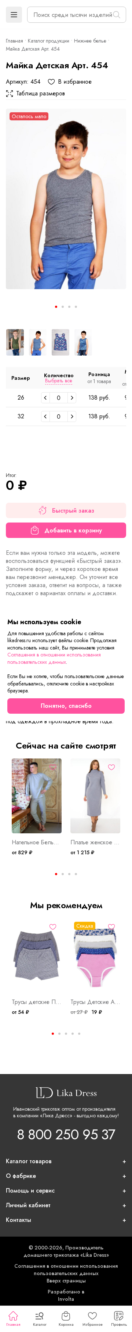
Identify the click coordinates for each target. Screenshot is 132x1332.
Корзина (66, 1324)
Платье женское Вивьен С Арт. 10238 (95, 842)
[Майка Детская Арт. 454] (66, 199)
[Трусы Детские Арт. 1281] (95, 955)
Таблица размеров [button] (40, 94)
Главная (13, 1324)
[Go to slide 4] (76, 307)
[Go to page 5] (79, 1033)
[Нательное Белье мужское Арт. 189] (37, 795)
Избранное (92, 1324)
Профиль (119, 1324)
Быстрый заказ (73, 510)
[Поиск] (116, 14)
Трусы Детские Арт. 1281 (95, 1002)
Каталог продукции (48, 40)
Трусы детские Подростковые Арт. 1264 (37, 1002)
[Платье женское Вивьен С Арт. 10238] (95, 795)
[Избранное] (53, 767)
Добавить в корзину (73, 530)
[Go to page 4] (76, 874)
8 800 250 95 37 (66, 1134)
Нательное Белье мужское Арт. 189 (37, 842)
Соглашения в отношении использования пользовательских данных (66, 1269)
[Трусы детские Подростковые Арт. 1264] (37, 955)
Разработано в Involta (66, 1295)
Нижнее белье (90, 40)
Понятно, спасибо (66, 706)
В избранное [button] (75, 82)
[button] (14, 15)
